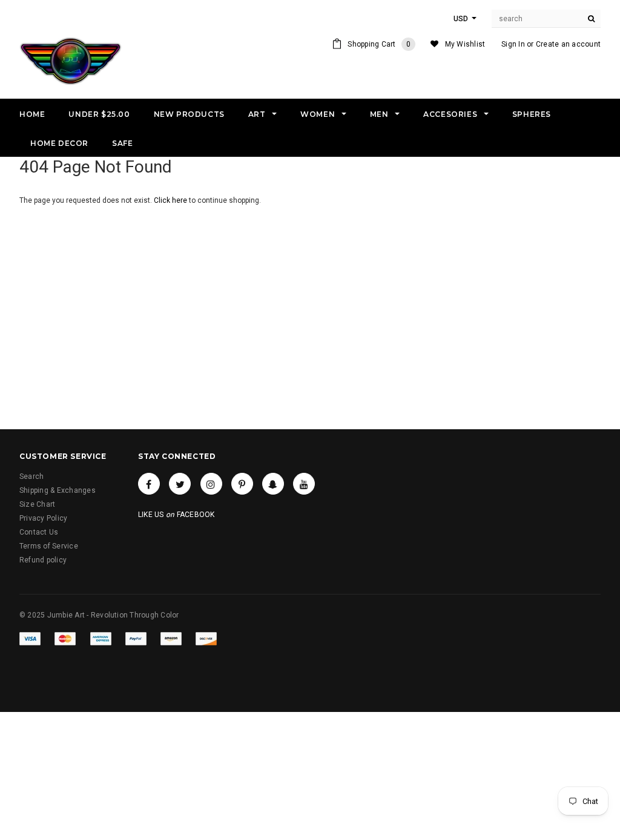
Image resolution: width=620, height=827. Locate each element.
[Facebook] (149, 484)
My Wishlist (465, 44)
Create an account (568, 44)
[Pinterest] (242, 484)
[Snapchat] (273, 484)
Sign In (513, 44)
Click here (171, 200)
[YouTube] (304, 484)
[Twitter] (180, 484)
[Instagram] (211, 484)
